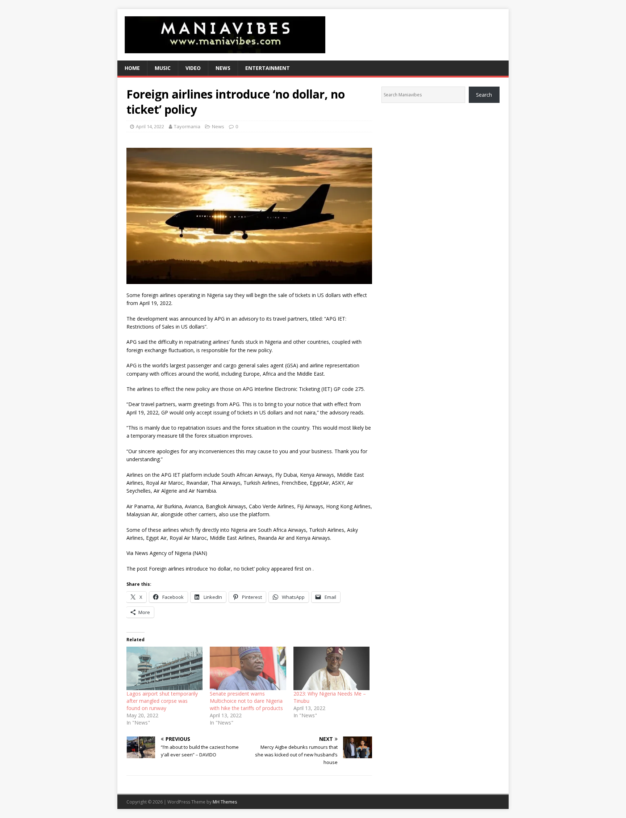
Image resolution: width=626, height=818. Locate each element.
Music (163, 67)
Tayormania (187, 126)
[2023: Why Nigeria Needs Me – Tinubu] (331, 668)
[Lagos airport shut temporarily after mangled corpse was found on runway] (164, 668)
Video (193, 67)
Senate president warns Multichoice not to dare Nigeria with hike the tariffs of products (246, 700)
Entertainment (267, 67)
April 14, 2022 (150, 126)
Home (132, 67)
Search (484, 94)
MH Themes (225, 802)
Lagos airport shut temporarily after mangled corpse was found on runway (162, 700)
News (223, 67)
